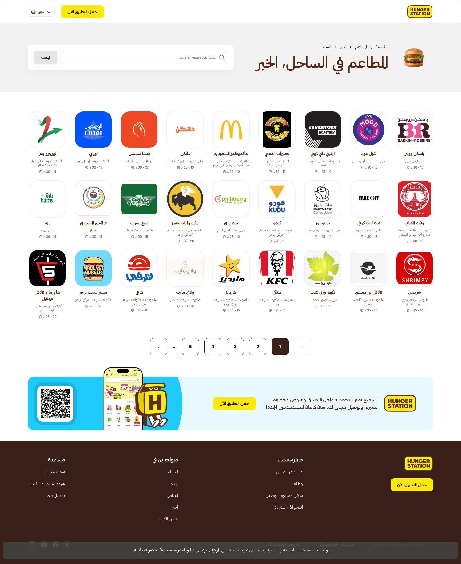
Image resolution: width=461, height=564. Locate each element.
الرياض (172, 495)
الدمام (173, 472)
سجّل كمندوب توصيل (284, 495)
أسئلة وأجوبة (55, 472)
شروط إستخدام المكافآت (46, 484)
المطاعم (361, 47)
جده (174, 484)
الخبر (343, 47)
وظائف (297, 484)
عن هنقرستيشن (289, 472)
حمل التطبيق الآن (82, 12)
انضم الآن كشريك (288, 507)
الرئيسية (382, 47)
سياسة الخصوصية (155, 550)
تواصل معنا (55, 495)
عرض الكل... (168, 519)
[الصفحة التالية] (158, 346)
